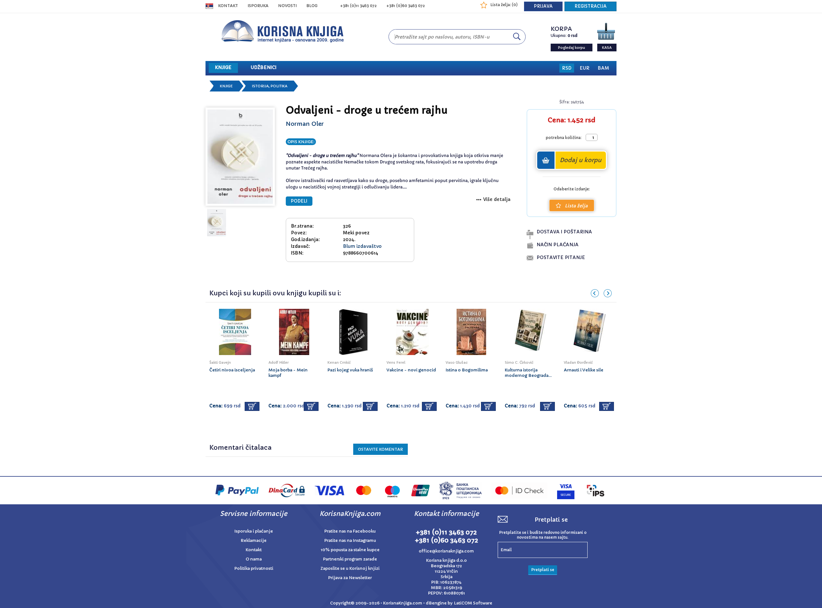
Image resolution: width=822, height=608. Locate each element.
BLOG (312, 5)
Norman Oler (305, 123)
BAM (603, 68)
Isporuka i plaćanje (253, 531)
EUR (585, 68)
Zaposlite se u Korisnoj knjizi (350, 568)
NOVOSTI (287, 5)
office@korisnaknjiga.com (446, 551)
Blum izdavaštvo (362, 246)
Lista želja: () (504, 4)
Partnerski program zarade (350, 559)
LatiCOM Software (473, 603)
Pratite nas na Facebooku (350, 531)
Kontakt (228, 5)
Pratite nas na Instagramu (350, 540)
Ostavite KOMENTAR (380, 449)
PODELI (299, 201)
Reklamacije (254, 540)
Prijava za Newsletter (350, 577)
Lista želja (576, 206)
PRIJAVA (543, 6)
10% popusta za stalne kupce (350, 549)
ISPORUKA (258, 5)
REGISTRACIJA (590, 6)
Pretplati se (542, 569)
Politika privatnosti (253, 568)
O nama (254, 559)
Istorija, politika (269, 86)
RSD (567, 68)
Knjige (226, 86)
